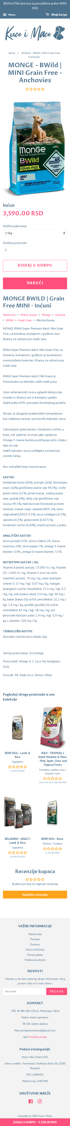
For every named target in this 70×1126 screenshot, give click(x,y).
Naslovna (9, 315)
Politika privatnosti (35, 960)
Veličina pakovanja (15, 226)
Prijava (57, 991)
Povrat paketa (35, 955)
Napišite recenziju (35, 895)
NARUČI (35, 283)
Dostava (35, 944)
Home (11, 53)
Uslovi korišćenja (35, 949)
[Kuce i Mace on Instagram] (40, 1102)
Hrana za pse (28, 315)
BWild (10, 320)
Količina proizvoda (15, 243)
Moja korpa (59, 15)
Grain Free (25, 320)
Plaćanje (35, 939)
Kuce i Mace (45, 1116)
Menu (11, 14)
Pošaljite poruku (38, 1037)
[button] (35, 89)
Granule (60, 315)
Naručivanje (35, 934)
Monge (46, 315)
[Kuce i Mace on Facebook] (30, 1102)
